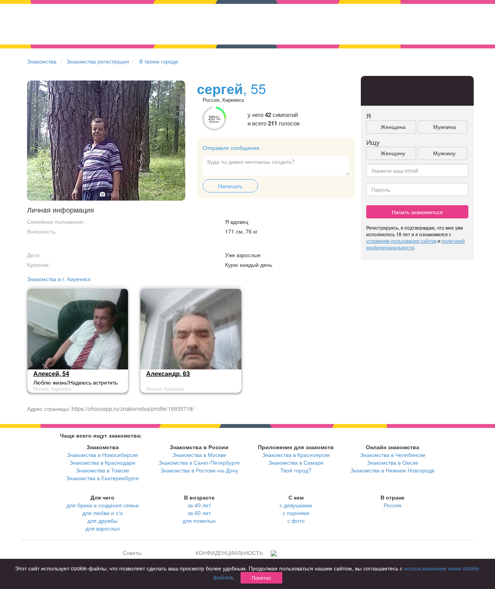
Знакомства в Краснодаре (102, 462)
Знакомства (41, 61)
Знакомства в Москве (199, 454)
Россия (392, 505)
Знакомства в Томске (102, 470)
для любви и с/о (102, 513)
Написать (230, 186)
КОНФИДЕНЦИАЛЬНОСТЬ (229, 552)
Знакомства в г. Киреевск (58, 279)
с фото (296, 520)
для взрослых (102, 528)
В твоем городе (158, 61)
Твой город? (295, 470)
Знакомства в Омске (392, 462)
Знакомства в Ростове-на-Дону (199, 470)
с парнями (296, 513)
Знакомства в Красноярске (296, 454)
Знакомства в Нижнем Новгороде (392, 470)
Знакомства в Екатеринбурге (102, 478)
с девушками (296, 505)
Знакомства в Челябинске (392, 454)
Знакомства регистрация (98, 61)
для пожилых (199, 520)
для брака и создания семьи (103, 505)
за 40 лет (199, 505)
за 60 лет (199, 513)
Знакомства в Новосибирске (102, 454)
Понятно (261, 577)
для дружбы (102, 520)
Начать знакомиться (417, 212)
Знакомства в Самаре (296, 462)
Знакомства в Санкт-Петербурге (199, 462)
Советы (132, 552)
